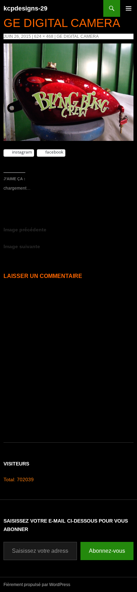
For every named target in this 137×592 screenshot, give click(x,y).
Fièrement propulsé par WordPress (37, 584)
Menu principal (128, 16)
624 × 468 (43, 36)
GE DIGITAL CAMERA (78, 36)
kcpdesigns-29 (25, 8)
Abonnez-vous (107, 551)
